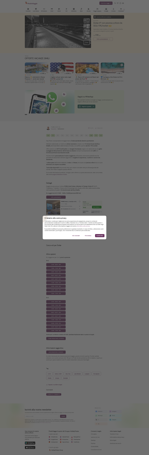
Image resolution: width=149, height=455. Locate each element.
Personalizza (88, 235)
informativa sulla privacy (83, 226)
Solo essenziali (76, 235)
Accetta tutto (99, 235)
